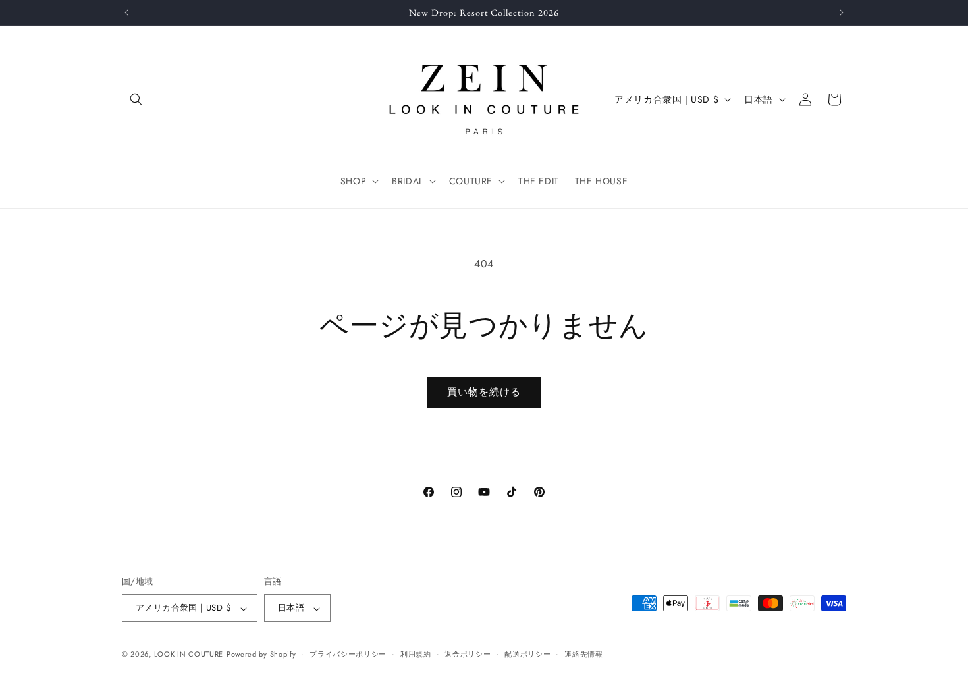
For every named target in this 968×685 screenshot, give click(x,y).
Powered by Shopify (261, 654)
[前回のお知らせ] (126, 12)
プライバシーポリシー (348, 654)
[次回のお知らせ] (841, 12)
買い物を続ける (484, 392)
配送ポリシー (527, 654)
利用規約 (415, 654)
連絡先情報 (583, 654)
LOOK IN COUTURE (189, 654)
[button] (136, 99)
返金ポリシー (467, 654)
